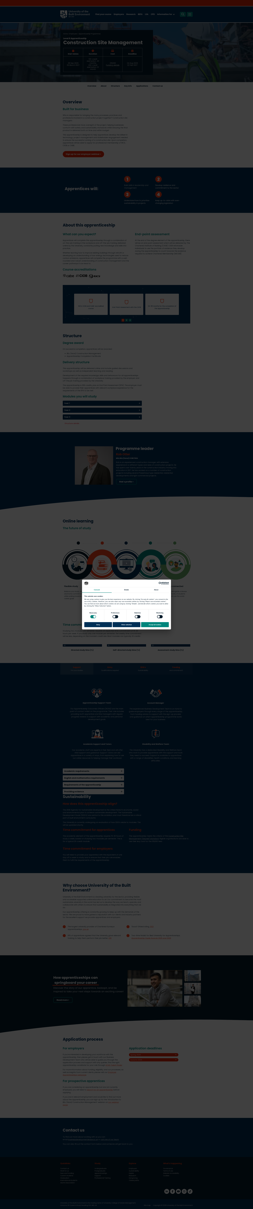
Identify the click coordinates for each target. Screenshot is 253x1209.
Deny (98, 624)
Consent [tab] (97, 590)
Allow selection (126, 624)
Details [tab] (126, 590)
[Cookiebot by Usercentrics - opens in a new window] (160, 583)
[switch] (115, 616)
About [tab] (156, 590)
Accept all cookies (155, 624)
